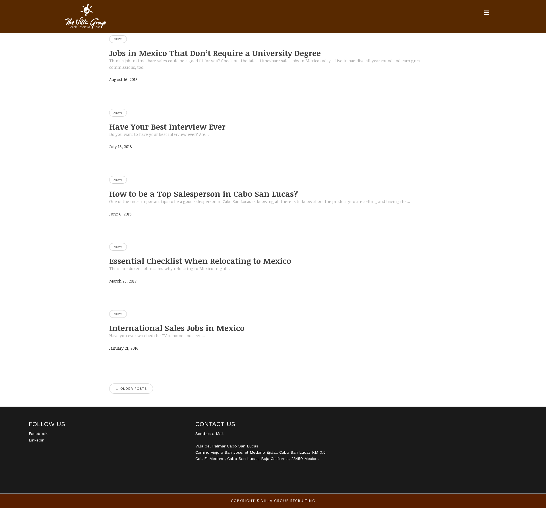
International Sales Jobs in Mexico (177, 327)
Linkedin (36, 440)
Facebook (38, 433)
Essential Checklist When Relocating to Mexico (200, 260)
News (118, 39)
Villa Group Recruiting (288, 500)
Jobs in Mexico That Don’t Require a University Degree (215, 52)
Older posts (131, 389)
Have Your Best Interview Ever (167, 126)
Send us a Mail (209, 433)
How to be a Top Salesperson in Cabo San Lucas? (203, 193)
